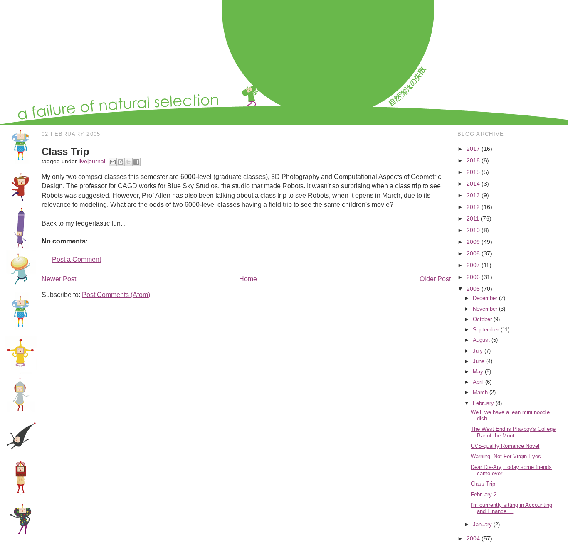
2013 (473, 195)
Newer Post (59, 278)
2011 (473, 218)
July (478, 351)
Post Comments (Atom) (116, 294)
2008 (473, 253)
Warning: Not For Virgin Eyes (506, 456)
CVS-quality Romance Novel (505, 446)
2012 (473, 207)
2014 (473, 183)
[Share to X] (128, 162)
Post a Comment (76, 259)
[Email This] (113, 162)
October (482, 319)
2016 (473, 160)
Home (248, 278)
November (485, 309)
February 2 (483, 494)
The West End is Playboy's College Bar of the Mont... (513, 432)
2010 (473, 230)
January (482, 524)
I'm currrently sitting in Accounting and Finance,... (511, 508)
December (485, 298)
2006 (473, 277)
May (478, 371)
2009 (473, 241)
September (486, 330)
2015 (473, 172)
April (478, 382)
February (483, 403)
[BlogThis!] (120, 162)
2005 (473, 288)
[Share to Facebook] (136, 162)
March (480, 392)
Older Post (435, 278)
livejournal (92, 161)
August (481, 340)
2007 (473, 265)
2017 (473, 148)
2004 (473, 538)
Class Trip (483, 484)
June (478, 361)
